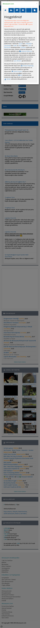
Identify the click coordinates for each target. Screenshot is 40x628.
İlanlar (8, 79)
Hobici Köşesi (17, 71)
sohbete (23, 47)
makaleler (29, 43)
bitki (20, 45)
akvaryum (7, 47)
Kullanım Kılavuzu (26, 51)
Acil (21, 75)
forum (21, 43)
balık (15, 45)
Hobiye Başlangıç (28, 66)
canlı (29, 45)
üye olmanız (17, 61)
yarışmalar (7, 45)
